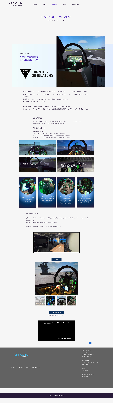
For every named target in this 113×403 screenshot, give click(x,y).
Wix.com (62, 395)
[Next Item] (76, 278)
